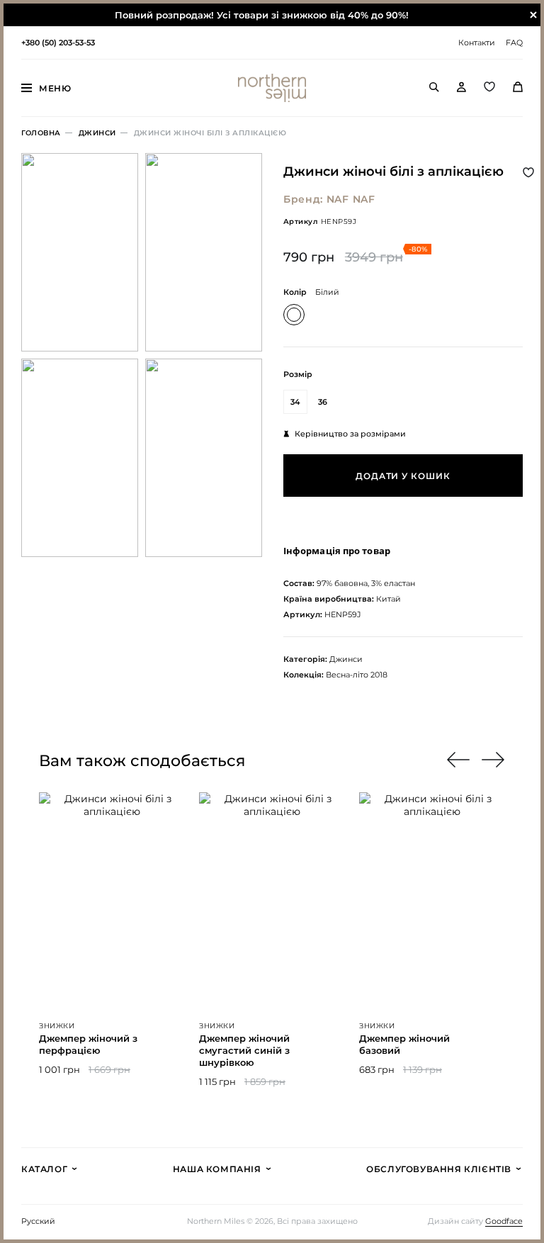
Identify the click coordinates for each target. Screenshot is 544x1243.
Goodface (504, 1221)
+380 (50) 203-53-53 (58, 42)
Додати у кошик (403, 476)
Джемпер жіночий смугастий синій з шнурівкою (244, 1050)
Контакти (476, 42)
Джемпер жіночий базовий (404, 1044)
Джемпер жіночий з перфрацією (88, 1044)
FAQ (514, 42)
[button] (493, 759)
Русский (38, 1221)
